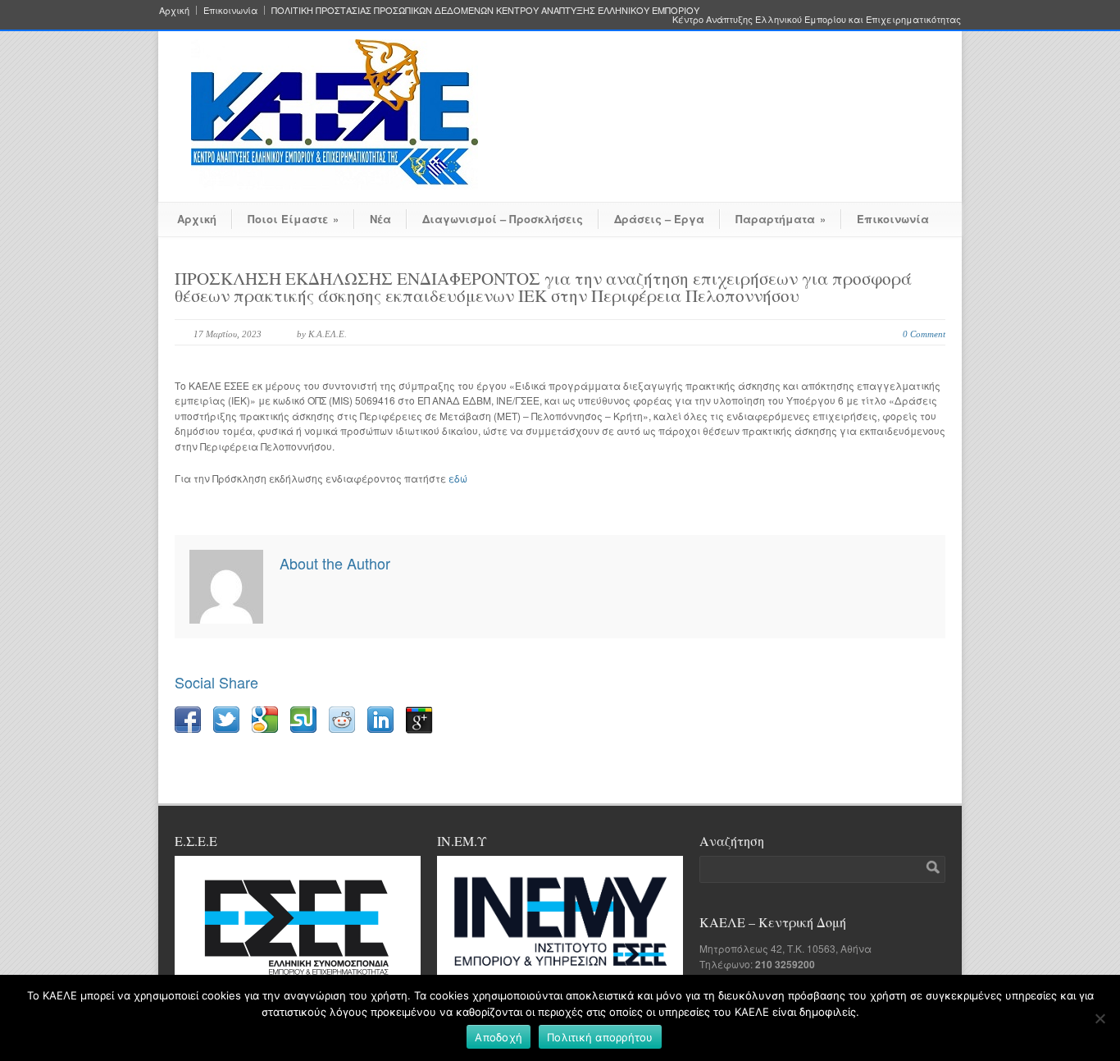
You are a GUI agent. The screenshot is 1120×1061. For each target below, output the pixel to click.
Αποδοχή (498, 1037)
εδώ (457, 478)
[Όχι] (1099, 1018)
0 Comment (924, 334)
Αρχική (174, 10)
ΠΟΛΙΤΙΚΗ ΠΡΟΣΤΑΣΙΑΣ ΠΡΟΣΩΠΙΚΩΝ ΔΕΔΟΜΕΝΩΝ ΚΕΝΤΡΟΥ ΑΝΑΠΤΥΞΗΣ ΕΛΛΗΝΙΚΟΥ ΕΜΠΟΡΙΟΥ (485, 10)
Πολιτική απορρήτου (600, 1037)
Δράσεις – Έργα (659, 218)
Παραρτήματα (780, 218)
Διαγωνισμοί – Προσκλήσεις (502, 218)
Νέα (380, 218)
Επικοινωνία (230, 10)
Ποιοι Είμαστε (293, 218)
